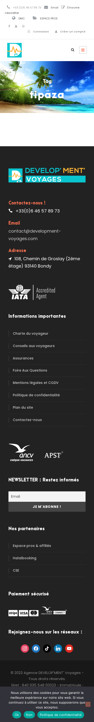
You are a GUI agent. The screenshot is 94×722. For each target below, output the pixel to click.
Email (54, 7)
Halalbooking (24, 558)
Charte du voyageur (30, 333)
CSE (16, 570)
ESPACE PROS (49, 18)
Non (29, 715)
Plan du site (23, 407)
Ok (17, 715)
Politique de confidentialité (36, 395)
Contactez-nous (27, 419)
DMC (22, 18)
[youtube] (16, 26)
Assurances (23, 358)
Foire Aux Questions (30, 370)
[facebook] (9, 26)
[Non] (88, 704)
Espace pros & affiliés (32, 545)
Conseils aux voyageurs (34, 345)
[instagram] (23, 26)
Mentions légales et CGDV (36, 382)
